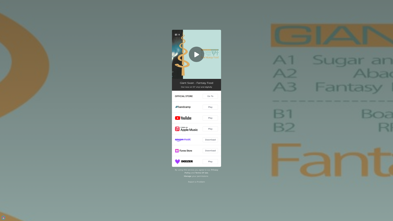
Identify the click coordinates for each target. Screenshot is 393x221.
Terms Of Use (201, 173)
